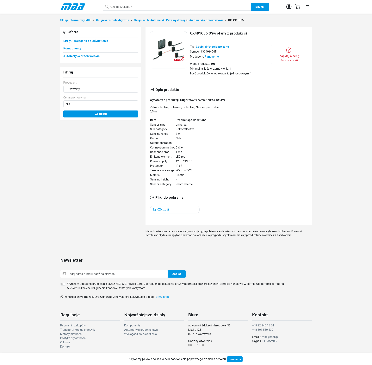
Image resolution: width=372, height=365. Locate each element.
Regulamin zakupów (73, 325)
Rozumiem (235, 359)
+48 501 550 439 (262, 329)
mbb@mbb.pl (270, 337)
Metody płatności (71, 334)
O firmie (65, 342)
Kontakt (65, 346)
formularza (162, 297)
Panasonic (212, 56)
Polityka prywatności (73, 338)
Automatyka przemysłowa (141, 329)
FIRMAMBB (270, 341)
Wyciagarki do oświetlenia (140, 334)
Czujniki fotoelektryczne (212, 46)
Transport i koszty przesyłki (77, 329)
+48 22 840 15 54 (263, 325)
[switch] (63, 284)
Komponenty (132, 325)
